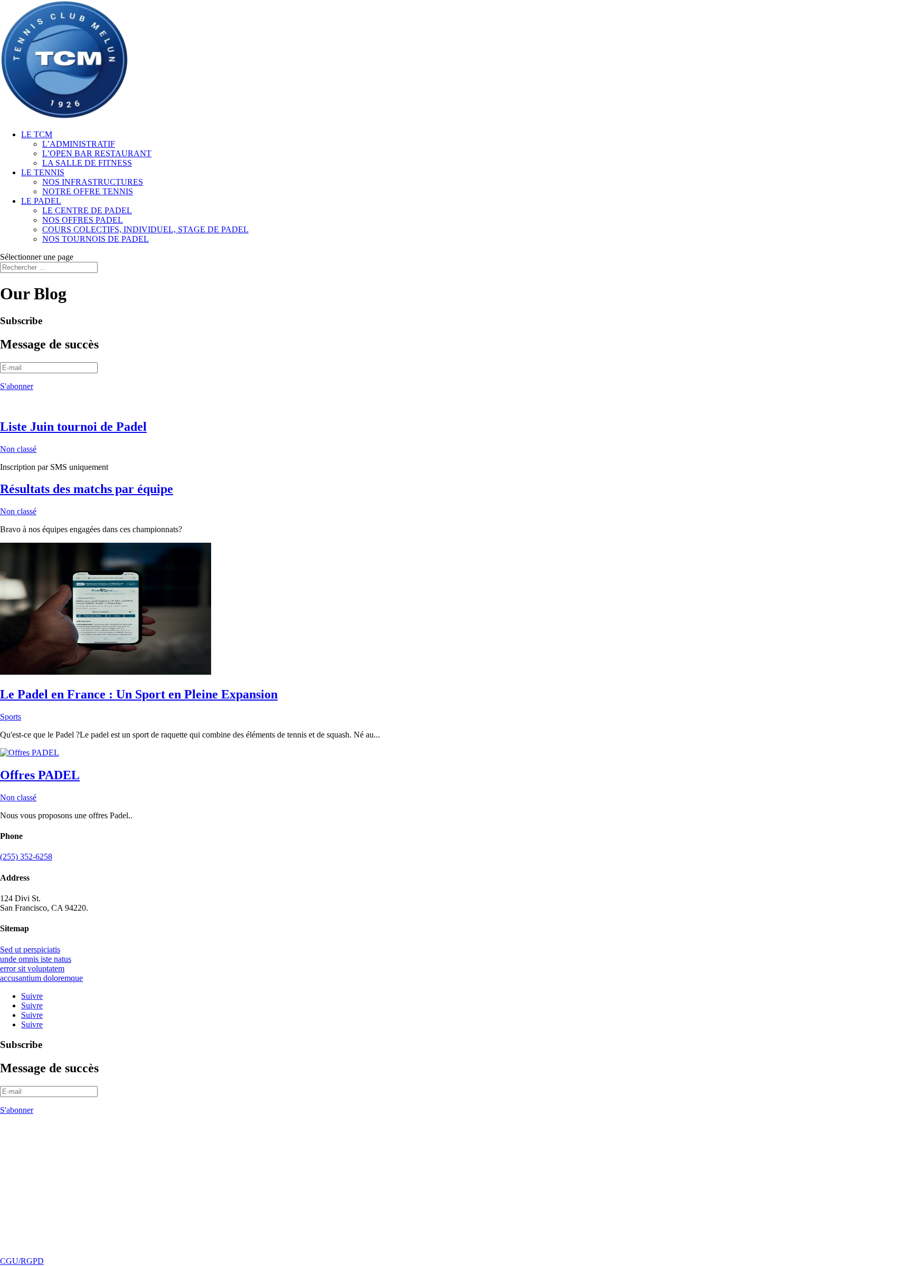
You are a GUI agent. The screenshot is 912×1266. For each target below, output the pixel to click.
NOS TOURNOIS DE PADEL (95, 238)
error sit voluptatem (32, 968)
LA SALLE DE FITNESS (87, 162)
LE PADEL (41, 200)
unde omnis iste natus (35, 959)
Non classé (18, 449)
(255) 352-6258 (26, 856)
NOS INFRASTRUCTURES (92, 181)
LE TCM (36, 134)
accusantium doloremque (41, 978)
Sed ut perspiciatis (30, 949)
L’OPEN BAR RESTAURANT (96, 153)
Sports (10, 716)
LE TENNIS (42, 172)
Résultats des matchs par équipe (86, 489)
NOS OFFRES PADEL (82, 219)
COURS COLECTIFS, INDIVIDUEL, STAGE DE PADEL (145, 229)
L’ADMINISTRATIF (78, 143)
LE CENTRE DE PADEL (87, 210)
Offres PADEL (40, 775)
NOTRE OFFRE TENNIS (87, 191)
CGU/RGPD (22, 1260)
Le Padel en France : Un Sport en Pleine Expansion (139, 694)
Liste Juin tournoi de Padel (73, 426)
